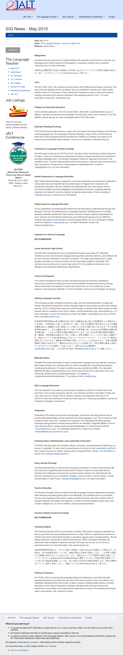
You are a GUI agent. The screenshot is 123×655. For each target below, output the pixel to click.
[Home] (23, 5)
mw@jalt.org (90, 376)
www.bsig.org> (42, 65)
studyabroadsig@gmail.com (74, 478)
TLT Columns (16, 79)
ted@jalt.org (48, 503)
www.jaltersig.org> (101, 139)
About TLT (14, 68)
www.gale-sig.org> (43, 194)
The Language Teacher (46, 16)
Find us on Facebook (19, 650)
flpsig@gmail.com (43, 167)
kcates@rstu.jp (47, 225)
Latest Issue (15, 72)
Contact (111, 16)
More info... (18, 185)
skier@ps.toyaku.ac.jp (49, 316)
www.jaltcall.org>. (63, 97)
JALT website (63, 627)
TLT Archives (16, 75)
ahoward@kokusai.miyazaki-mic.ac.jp (52, 431)
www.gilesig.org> (61, 222)
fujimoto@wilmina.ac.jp (45, 428)
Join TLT (14, 94)
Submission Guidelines (20, 90)
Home (10, 35)
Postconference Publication (91, 16)
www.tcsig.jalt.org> (81, 545)
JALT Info (27, 16)
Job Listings (15, 83)
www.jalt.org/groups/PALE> (57, 453)
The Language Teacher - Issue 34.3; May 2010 (60, 43)
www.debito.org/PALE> (107, 448)
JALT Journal (67, 16)
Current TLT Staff (17, 86)
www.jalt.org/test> (65, 591)
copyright (33, 642)
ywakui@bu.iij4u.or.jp (98, 313)
